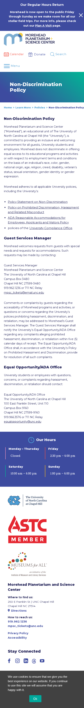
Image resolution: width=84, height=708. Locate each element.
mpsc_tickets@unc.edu (25, 626)
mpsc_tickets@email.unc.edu (24, 292)
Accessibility (17, 637)
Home (8, 107)
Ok (35, 699)
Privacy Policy (18, 633)
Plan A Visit (43, 25)
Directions (19, 610)
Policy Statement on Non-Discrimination (38, 202)
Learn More (23, 107)
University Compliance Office (50, 228)
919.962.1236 (17, 621)
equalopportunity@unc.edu (22, 421)
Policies (39, 107)
